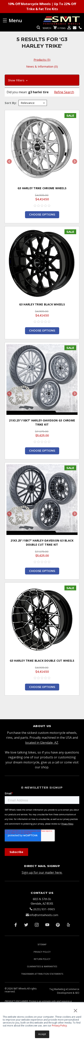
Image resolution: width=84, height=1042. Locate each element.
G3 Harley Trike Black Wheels (42, 304)
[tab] (42, 60)
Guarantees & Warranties (42, 966)
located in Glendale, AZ (41, 742)
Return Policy (42, 959)
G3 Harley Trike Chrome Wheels (42, 188)
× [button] (75, 1010)
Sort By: (11, 103)
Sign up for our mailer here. (42, 872)
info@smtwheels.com (43, 915)
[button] (42, 80)
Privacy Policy (59, 1025)
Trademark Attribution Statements (42, 973)
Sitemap (42, 944)
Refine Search (64, 92)
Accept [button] (42, 1034)
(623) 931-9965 (44, 909)
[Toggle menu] (22, 20)
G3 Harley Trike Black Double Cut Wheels (42, 660)
